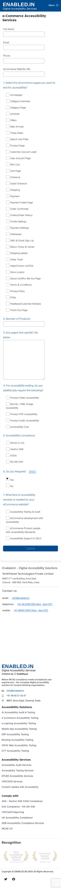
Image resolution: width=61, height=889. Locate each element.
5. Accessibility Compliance (19, 435)
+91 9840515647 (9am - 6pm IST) (31, 610)
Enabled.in (19, 4)
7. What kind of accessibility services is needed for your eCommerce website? (19, 500)
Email (6, 42)
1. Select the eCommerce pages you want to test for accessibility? (29, 85)
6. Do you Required (19, 471)
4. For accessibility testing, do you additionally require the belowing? (23, 388)
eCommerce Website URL (17, 69)
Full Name (8, 29)
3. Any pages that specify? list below (20, 335)
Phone (6, 56)
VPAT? (32, 471)
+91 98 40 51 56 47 (16, 695)
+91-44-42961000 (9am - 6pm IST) (34, 604)
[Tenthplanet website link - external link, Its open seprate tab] (24, 674)
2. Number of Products (16, 318)
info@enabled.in (21, 598)
